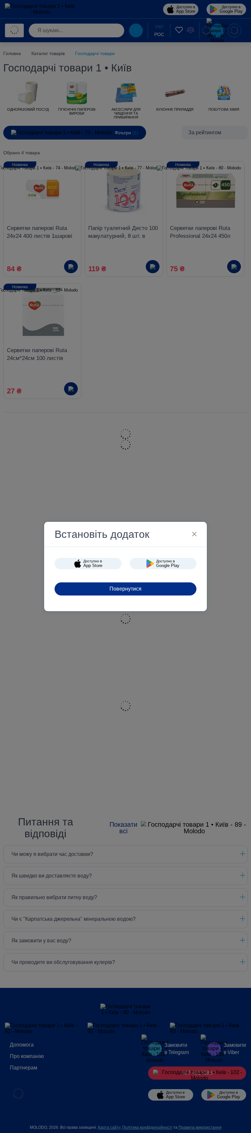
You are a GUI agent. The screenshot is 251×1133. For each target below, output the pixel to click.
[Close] (194, 534)
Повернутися (125, 589)
